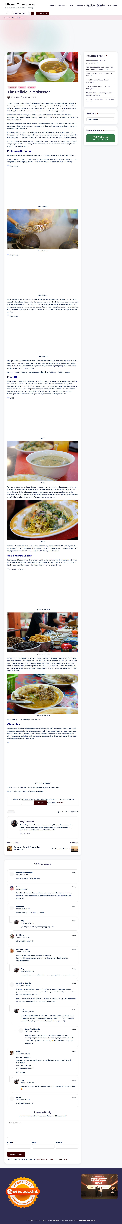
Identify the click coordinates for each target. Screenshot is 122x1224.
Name (10, 1143)
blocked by (101, 139)
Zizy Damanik (27, 821)
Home (6, 18)
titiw (18, 887)
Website (59, 1143)
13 (35, 97)
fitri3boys (20, 935)
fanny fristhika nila (23, 983)
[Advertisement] (61, 33)
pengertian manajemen (25, 873)
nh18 (18, 1051)
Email (35, 1143)
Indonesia (22, 87)
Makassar (31, 87)
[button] (42, 13)
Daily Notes (12, 87)
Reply (74, 872)
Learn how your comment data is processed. (52, 1159)
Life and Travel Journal (20, 4)
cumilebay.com (22, 949)
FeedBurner (60, 803)
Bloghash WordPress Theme (84, 1220)
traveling (11, 812)
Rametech (20, 906)
